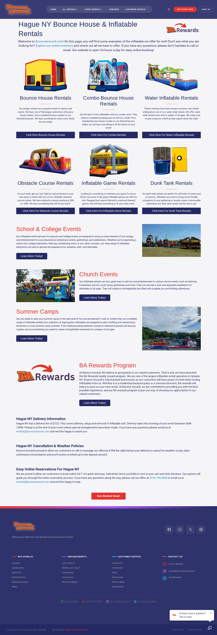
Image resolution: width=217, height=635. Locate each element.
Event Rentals (93, 9)
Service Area (117, 577)
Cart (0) (206, 9)
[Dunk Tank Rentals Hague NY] (171, 160)
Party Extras (67, 577)
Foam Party (67, 563)
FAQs (114, 572)
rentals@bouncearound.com (182, 571)
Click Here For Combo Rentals (108, 134)
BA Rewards (117, 586)
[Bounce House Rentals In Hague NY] (45, 75)
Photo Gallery (118, 582)
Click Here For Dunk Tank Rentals (171, 210)
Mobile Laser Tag (70, 568)
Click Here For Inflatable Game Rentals (108, 210)
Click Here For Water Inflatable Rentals (171, 134)
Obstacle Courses (20, 582)
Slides (14, 586)
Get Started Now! (108, 496)
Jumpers (16, 563)
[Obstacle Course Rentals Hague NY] (45, 160)
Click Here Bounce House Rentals (45, 134)
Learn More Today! (32, 256)
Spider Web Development (76, 630)
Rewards (114, 9)
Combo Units (18, 568)
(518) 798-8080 (176, 564)
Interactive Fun (19, 577)
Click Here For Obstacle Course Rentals (45, 210)
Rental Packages (69, 582)
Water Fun (16, 572)
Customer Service (135, 9)
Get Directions (175, 577)
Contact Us (117, 563)
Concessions (68, 572)
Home (53, 9)
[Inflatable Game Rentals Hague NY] (108, 160)
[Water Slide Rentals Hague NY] (171, 75)
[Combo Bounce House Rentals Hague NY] (108, 75)
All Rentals (69, 9)
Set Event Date (185, 9)
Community (117, 568)
